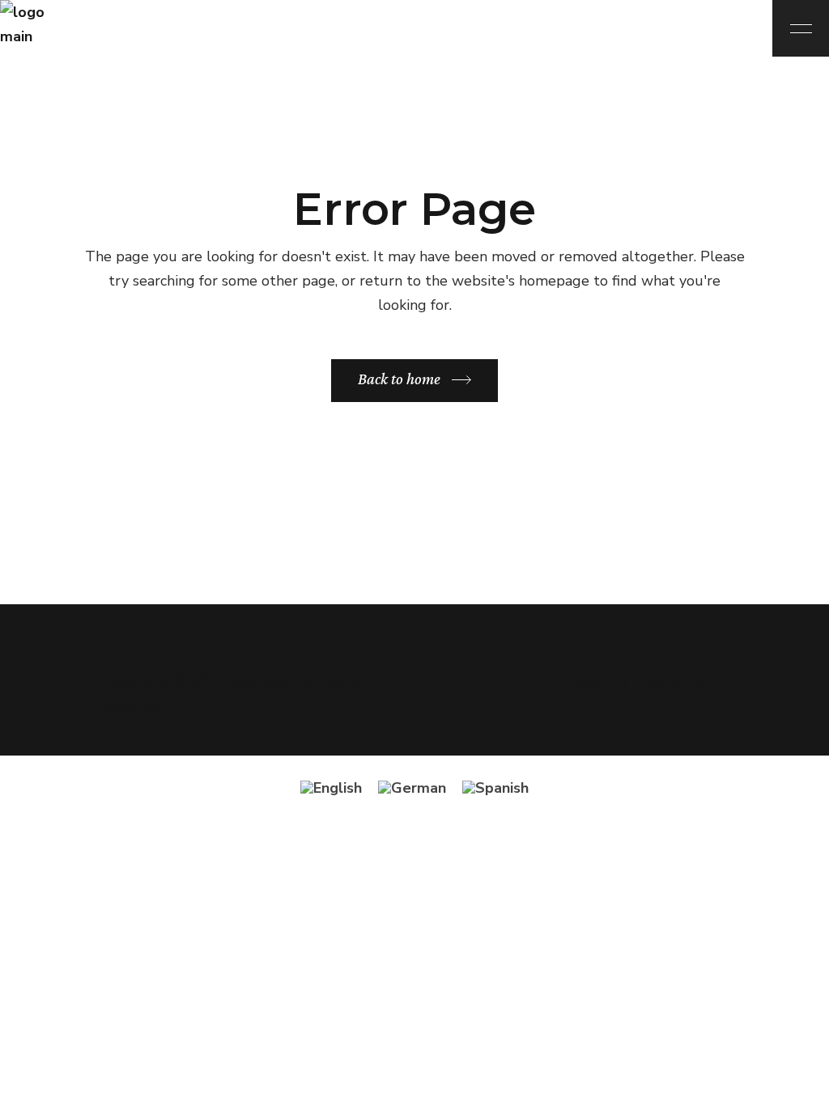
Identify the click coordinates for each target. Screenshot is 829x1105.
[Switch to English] (331, 787)
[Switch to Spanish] (495, 787)
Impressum (581, 681)
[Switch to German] (412, 787)
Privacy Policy (678, 681)
